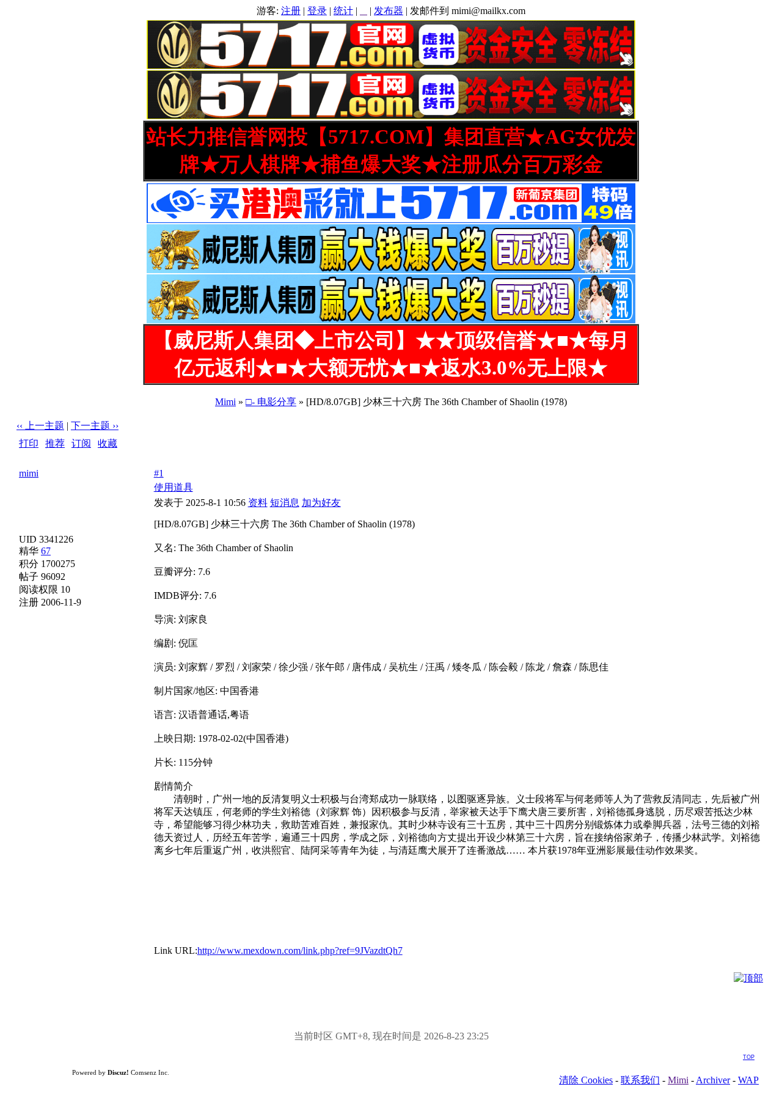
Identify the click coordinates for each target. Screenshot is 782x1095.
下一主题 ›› (95, 425)
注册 (291, 10)
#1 (159, 473)
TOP (749, 1057)
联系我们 (640, 1080)
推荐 (55, 443)
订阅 (81, 443)
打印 (28, 443)
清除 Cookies (586, 1080)
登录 (317, 10)
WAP (748, 1080)
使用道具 (173, 487)
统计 (343, 10)
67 (46, 551)
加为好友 (321, 502)
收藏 (107, 443)
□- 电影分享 (271, 402)
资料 (258, 502)
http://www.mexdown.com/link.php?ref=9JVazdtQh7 (300, 950)
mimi (28, 473)
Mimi (225, 402)
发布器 (388, 10)
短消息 (284, 502)
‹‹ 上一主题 (40, 425)
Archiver (713, 1080)
